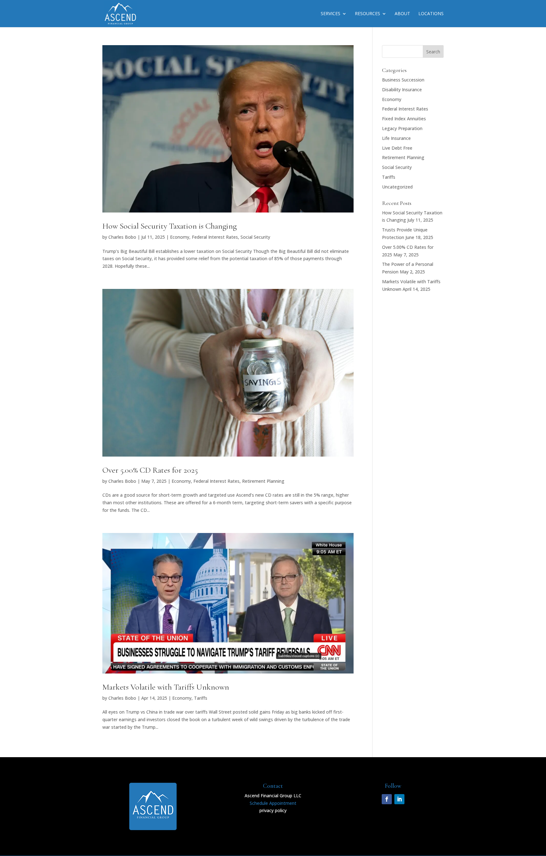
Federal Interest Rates (215, 237)
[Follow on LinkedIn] (399, 799)
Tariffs (200, 698)
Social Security (255, 237)
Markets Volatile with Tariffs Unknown (165, 687)
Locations (431, 13)
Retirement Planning (263, 481)
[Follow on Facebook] (387, 799)
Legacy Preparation (402, 128)
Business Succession (403, 80)
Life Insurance (396, 138)
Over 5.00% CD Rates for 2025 (150, 470)
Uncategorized (397, 187)
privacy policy (273, 810)
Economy (179, 237)
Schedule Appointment (273, 803)
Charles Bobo (122, 237)
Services (330, 13)
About (402, 13)
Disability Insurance (402, 90)
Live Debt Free (397, 148)
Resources (367, 13)
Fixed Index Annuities (404, 119)
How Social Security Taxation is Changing (169, 226)
